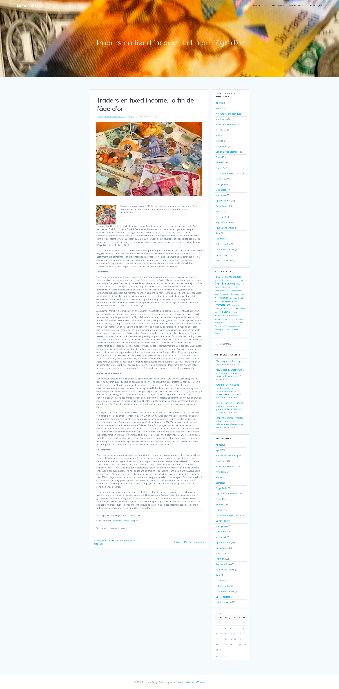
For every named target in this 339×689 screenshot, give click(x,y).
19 (230, 639)
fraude (241, 298)
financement (233, 298)
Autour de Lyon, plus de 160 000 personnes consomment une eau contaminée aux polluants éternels (228, 391)
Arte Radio (221, 130)
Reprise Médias (223, 222)
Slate (218, 233)
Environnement (234, 294)
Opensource (229, 319)
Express (219, 162)
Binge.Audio (222, 146)
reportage (218, 330)
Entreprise (224, 294)
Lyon (225, 312)
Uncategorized (223, 255)
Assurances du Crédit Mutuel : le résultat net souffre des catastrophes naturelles (230, 373)
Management (235, 312)
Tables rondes (223, 244)
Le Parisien (221, 178)
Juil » (223, 656)
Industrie (235, 305)
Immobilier (222, 305)
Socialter (220, 238)
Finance (124, 528)
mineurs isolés (222, 315)
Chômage (232, 283)
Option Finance (223, 200)
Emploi (217, 294)
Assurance (221, 276)
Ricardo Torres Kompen (126, 520)
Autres (219, 135)
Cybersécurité (220, 290)
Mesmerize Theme (195, 682)
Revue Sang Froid (224, 227)
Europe (243, 294)
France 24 (220, 168)
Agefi (131, 116)
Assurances (235, 276)
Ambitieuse (221, 119)
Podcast (219, 211)
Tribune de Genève (225, 249)
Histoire (235, 301)
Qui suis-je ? (315, 5)
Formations (296, 5)
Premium (220, 216)
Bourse (104, 528)
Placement (238, 322)
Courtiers (240, 284)
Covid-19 (220, 157)
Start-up (236, 329)
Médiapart (221, 195)
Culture (235, 287)
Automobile (220, 280)
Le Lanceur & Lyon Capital (228, 173)
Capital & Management (227, 151)
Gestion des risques (223, 301)
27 (235, 644)
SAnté (224, 329)
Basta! (219, 140)
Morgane (30, 5)
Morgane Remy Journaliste (111, 116)
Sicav (229, 329)
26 (230, 644)
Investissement (232, 308)
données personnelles (234, 291)
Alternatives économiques (228, 113)
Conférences (278, 5)
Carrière (113, 528)
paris (221, 322)
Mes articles (260, 5)
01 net (219, 102)
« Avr (217, 656)
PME (216, 326)
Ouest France (222, 206)
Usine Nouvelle (223, 260)
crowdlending (220, 287)
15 (244, 633)
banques (236, 280)
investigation (220, 308)
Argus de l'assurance (226, 124)
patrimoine (229, 322)
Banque (229, 280)
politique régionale (233, 326)
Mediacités (221, 189)
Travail (217, 333)
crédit (229, 287)
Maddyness (221, 184)
